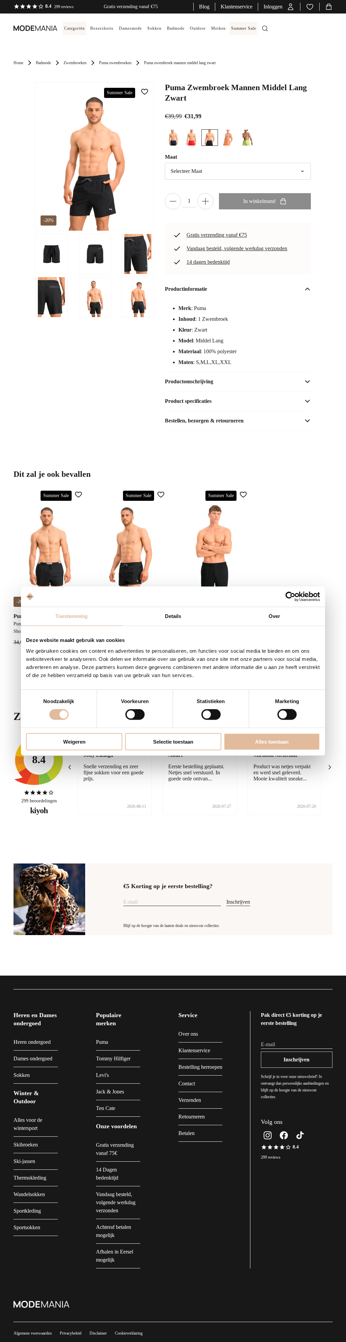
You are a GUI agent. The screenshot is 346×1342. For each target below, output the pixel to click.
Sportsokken (27, 1227)
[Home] (28, 28)
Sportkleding (27, 1211)
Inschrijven (238, 902)
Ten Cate (105, 1108)
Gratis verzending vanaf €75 (217, 235)
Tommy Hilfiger (113, 1058)
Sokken (22, 1075)
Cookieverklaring (129, 1333)
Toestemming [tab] (71, 616)
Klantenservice (236, 6)
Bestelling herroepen (200, 1067)
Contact (186, 1083)
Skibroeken (26, 1144)
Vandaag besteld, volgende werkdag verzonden (237, 248)
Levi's (102, 1075)
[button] (279, 7)
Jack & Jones (110, 1091)
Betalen (186, 1133)
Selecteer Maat (186, 171)
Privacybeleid (70, 1333)
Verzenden (189, 1100)
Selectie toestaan (173, 741)
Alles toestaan (272, 741)
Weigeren (74, 741)
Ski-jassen (24, 1161)
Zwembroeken (75, 62)
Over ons (188, 1034)
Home (18, 62)
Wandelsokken (29, 1194)
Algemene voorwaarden (33, 1333)
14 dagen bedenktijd (208, 262)
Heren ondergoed (32, 1042)
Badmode (43, 62)
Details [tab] (173, 616)
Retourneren (191, 1116)
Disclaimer (98, 1333)
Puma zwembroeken (115, 62)
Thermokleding (30, 1178)
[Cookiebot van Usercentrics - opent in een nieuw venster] (290, 597)
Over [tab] (274, 616)
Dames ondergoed (33, 1058)
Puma (102, 1042)
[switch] (135, 714)
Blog (204, 6)
